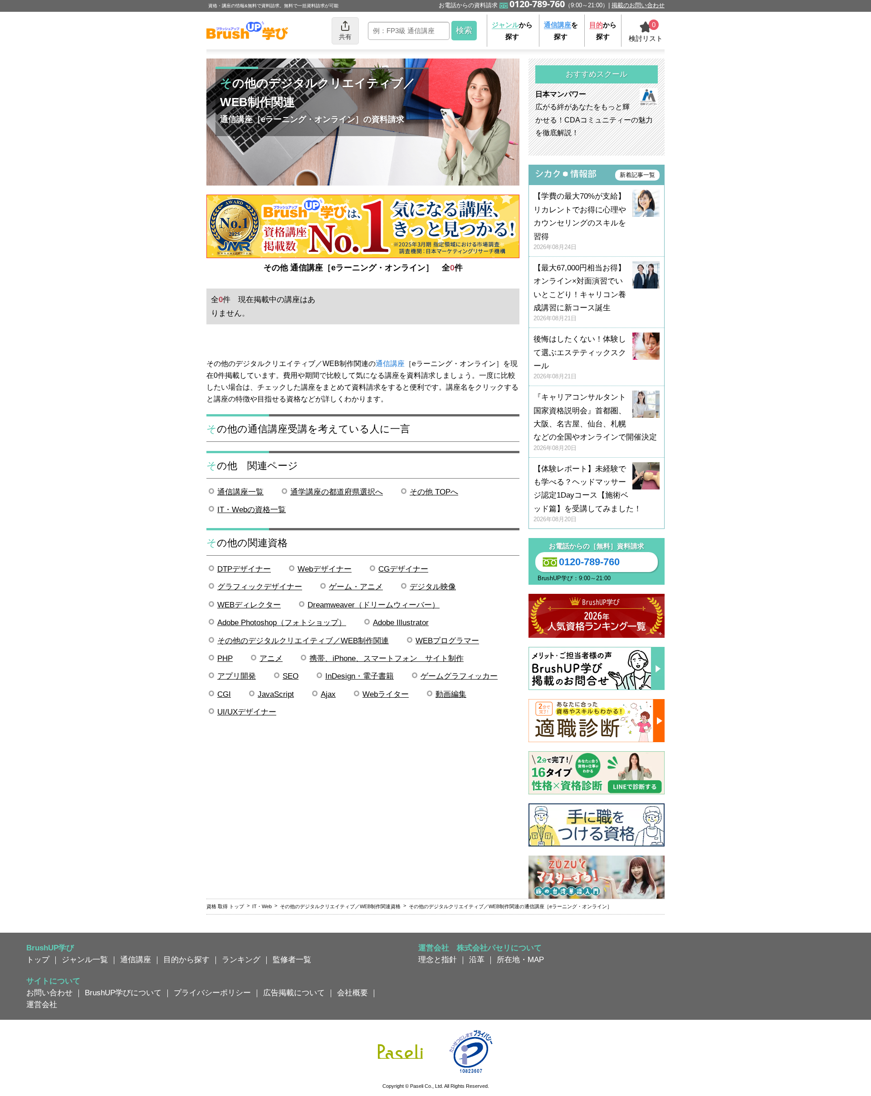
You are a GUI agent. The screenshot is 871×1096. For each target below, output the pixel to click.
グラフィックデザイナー (259, 586)
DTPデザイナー (244, 569)
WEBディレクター (249, 605)
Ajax (328, 694)
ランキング (241, 959)
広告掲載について (294, 992)
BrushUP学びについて (123, 992)
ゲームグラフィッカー (459, 676)
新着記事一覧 (637, 174)
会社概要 (352, 992)
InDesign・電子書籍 (359, 676)
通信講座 (390, 363)
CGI (224, 694)
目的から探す (186, 959)
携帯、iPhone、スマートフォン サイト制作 (386, 658)
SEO (290, 676)
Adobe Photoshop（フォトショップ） (281, 622)
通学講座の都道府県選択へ (336, 492)
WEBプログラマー (447, 640)
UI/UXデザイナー (246, 712)
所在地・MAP (520, 959)
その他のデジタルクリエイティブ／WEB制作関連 (303, 640)
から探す (512, 30)
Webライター (385, 694)
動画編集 (451, 694)
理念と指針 (437, 959)
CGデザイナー (403, 569)
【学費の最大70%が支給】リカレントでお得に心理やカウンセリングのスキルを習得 (579, 221)
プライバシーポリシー (212, 992)
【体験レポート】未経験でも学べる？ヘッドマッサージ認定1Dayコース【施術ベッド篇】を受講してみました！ (587, 494)
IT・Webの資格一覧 (251, 509)
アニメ (271, 658)
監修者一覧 (292, 959)
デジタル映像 (433, 586)
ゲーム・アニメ (356, 586)
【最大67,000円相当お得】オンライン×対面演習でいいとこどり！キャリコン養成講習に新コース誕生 (579, 293)
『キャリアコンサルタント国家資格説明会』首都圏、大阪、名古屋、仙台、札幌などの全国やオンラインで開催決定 (595, 422)
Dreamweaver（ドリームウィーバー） (374, 605)
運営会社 (41, 1004)
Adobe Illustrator (401, 622)
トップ (37, 959)
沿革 (476, 959)
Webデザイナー (325, 569)
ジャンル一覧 (85, 959)
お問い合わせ (49, 992)
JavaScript (276, 694)
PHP (225, 658)
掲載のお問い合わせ (638, 5)
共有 (345, 36)
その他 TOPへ (434, 492)
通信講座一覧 (240, 492)
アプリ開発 (236, 676)
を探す (561, 30)
